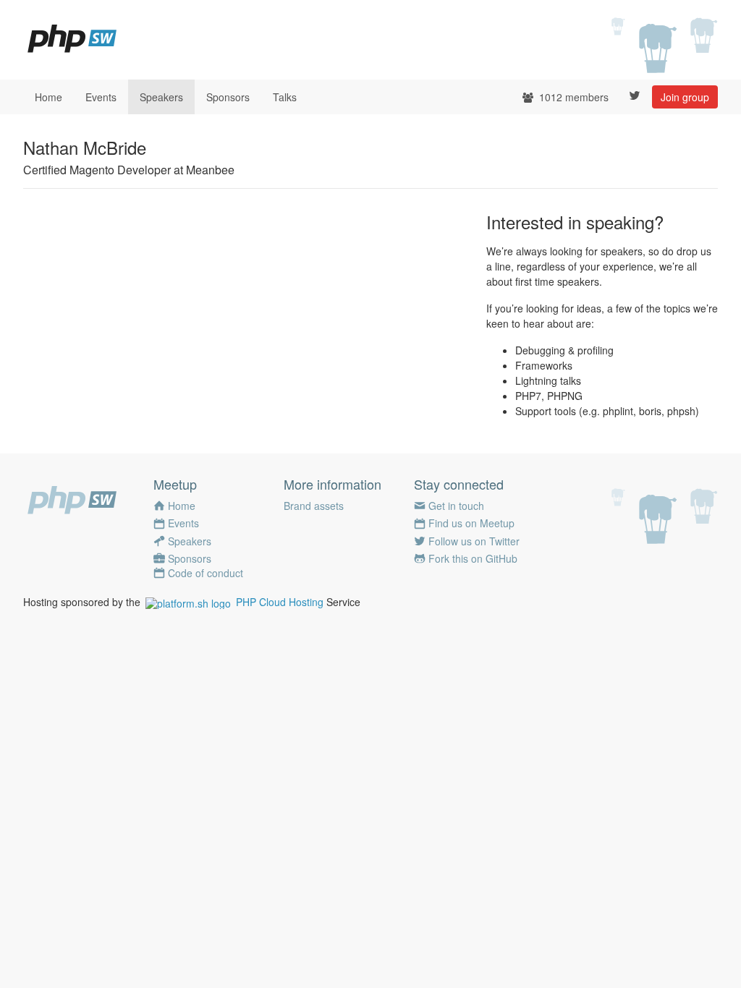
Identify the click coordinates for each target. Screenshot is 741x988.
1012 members (572, 97)
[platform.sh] (188, 602)
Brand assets (314, 505)
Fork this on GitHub (472, 558)
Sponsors (228, 97)
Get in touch (456, 505)
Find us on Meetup (471, 523)
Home (48, 97)
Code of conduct (205, 573)
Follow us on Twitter (474, 541)
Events (101, 97)
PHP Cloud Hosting (279, 602)
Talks (285, 97)
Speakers (161, 97)
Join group (685, 97)
